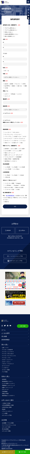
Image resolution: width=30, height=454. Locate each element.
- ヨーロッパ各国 (5, 369)
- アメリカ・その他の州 (7, 349)
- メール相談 (4, 413)
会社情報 (4, 420)
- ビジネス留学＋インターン (8, 383)
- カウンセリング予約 (7, 415)
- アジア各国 (4, 371)
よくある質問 (5, 333)
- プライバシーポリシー (7, 411)
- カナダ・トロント (6, 361)
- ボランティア (5, 389)
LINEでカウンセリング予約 (16, 260)
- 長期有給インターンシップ (8, 385)
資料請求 (9, 230)
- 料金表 (3, 409)
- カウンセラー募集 (6, 431)
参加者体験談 (5, 339)
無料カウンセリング (8, 452)
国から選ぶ (5, 344)
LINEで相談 (22, 326)
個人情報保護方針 (10, 195)
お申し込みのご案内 (7, 400)
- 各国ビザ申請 (5, 393)
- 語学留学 (4, 379)
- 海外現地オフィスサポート (8, 395)
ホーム (4, 330)
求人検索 (4, 336)
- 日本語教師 (4, 391)
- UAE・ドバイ (5, 347)
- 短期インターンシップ (7, 387)
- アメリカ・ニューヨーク (8, 351)
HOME (3, 11)
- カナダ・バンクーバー (7, 359)
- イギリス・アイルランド (8, 363)
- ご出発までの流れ (6, 403)
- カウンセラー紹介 (6, 427)
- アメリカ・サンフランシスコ (9, 355)
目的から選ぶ (5, 376)
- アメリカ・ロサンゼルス (8, 353)
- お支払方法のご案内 (7, 407)
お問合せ (23, 230)
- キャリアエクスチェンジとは (9, 425)
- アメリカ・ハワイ (6, 357)
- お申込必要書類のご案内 (8, 405)
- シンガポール (5, 367)
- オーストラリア (5, 365)
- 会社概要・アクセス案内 (8, 423)
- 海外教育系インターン (7, 381)
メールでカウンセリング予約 (16, 256)
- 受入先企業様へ (5, 429)
